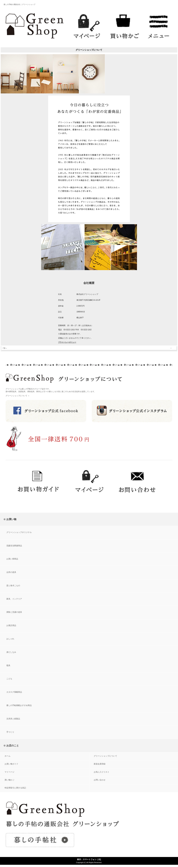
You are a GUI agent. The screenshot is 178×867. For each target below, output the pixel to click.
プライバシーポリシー (67, 342)
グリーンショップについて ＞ (18, 396)
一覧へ (4, 348)
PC (99, 859)
